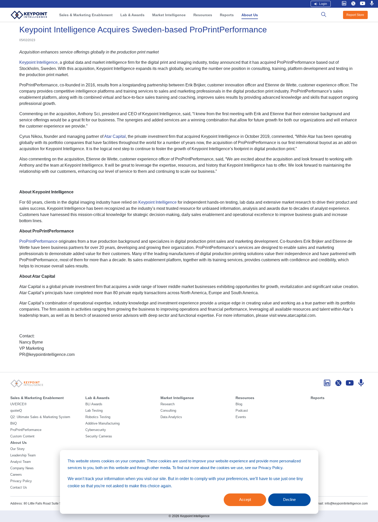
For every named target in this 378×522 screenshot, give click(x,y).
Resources (202, 15)
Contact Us (18, 487)
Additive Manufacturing (102, 423)
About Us (249, 15)
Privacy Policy (21, 481)
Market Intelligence (169, 15)
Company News (22, 468)
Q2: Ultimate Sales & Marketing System (40, 417)
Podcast (242, 410)
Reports (227, 15)
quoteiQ (16, 410)
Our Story (17, 449)
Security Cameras (98, 436)
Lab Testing (94, 410)
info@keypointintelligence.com (346, 503)
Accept (245, 499)
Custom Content (22, 436)
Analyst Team (20, 462)
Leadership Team (23, 455)
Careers (16, 474)
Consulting (168, 410)
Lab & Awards (132, 15)
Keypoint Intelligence (38, 62)
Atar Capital (115, 136)
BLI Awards (93, 404)
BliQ (13, 423)
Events (241, 417)
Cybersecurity (95, 430)
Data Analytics (171, 417)
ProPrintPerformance (38, 241)
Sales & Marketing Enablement (86, 15)
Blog (239, 404)
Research (167, 404)
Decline (289, 499)
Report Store (355, 15)
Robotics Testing (97, 417)
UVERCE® (18, 404)
